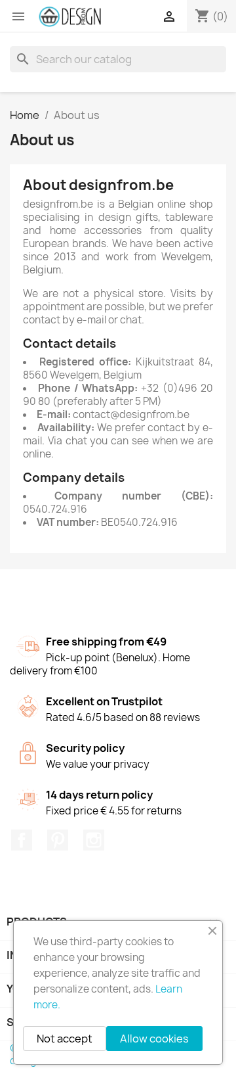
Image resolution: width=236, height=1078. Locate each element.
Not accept (64, 1038)
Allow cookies (154, 1038)
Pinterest (57, 840)
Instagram (93, 840)
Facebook (21, 840)
